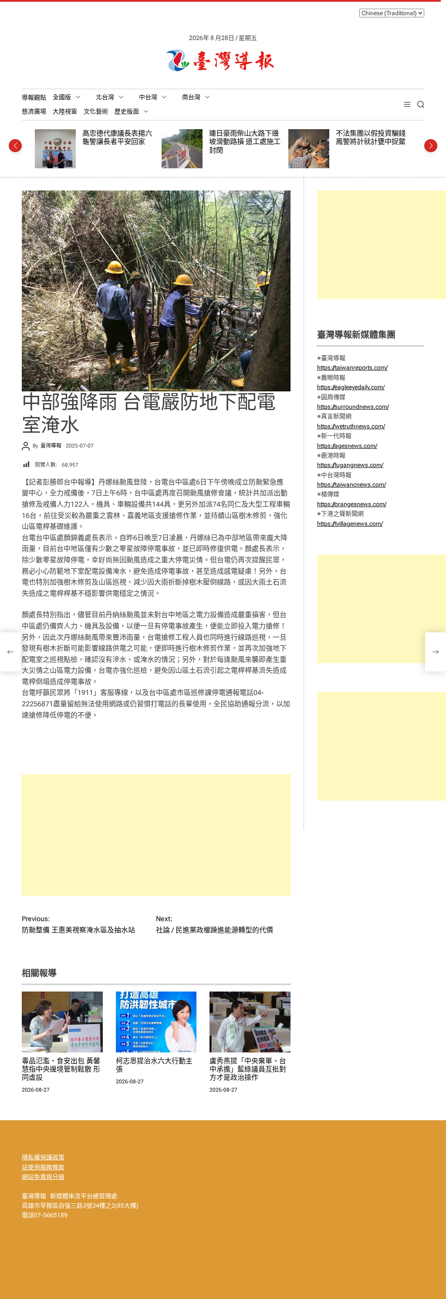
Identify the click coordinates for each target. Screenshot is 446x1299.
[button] (15, 145)
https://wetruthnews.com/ (351, 426)
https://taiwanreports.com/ (352, 367)
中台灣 (148, 97)
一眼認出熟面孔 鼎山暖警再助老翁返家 (375, 137)
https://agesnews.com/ (347, 445)
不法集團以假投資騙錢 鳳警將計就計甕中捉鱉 (247, 137)
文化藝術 (96, 111)
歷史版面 (127, 111)
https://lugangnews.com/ (350, 464)
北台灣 (105, 97)
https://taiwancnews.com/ (351, 484)
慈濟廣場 (34, 111)
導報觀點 (34, 97)
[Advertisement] (156, 835)
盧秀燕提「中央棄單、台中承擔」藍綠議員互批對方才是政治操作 (247, 1069)
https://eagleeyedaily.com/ (351, 387)
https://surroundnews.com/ (353, 406)
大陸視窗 (65, 111)
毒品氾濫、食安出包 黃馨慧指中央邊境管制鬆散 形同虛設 (61, 1069)
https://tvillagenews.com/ (350, 523)
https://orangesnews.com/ (351, 504)
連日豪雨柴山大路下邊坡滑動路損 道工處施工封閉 (121, 141)
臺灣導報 (51, 446)
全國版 (62, 97)
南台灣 (191, 97)
